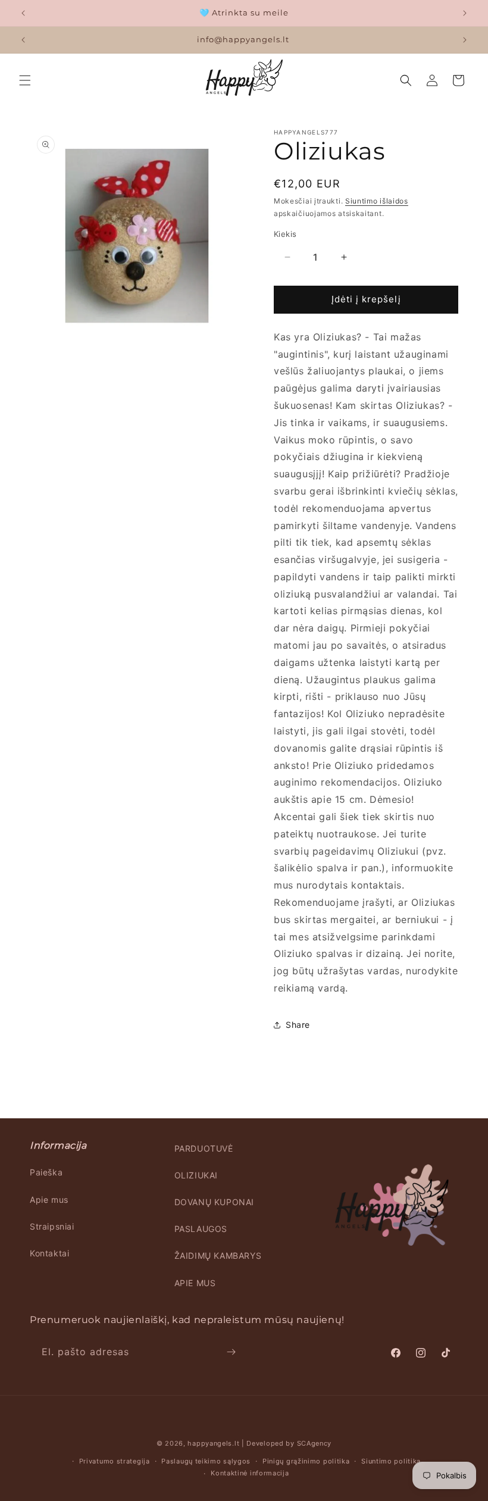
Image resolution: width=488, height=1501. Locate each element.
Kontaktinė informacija (250, 1473)
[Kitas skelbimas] (465, 13)
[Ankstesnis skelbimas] (23, 13)
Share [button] (298, 1025)
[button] (25, 80)
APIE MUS (195, 1283)
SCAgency (314, 1443)
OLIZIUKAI (196, 1175)
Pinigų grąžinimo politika (306, 1461)
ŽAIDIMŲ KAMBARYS (218, 1255)
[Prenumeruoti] (231, 1352)
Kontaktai (49, 1253)
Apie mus (49, 1199)
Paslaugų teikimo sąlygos (206, 1461)
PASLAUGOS (200, 1229)
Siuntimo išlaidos (376, 200)
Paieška (46, 1172)
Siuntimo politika (391, 1461)
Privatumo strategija (114, 1461)
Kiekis (285, 234)
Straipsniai (52, 1226)
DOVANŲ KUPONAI (214, 1202)
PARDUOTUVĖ (203, 1148)
